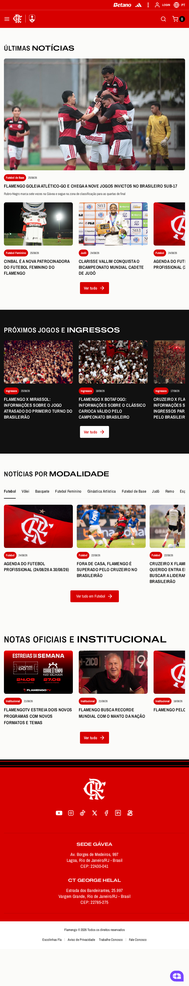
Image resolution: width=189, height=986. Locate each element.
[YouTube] (59, 813)
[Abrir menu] (7, 19)
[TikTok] (83, 813)
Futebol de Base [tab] (134, 491)
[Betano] (122, 5)
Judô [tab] (155, 491)
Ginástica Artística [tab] (101, 491)
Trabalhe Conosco (111, 939)
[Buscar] (163, 19)
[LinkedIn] (118, 813)
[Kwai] (130, 813)
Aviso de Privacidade (81, 939)
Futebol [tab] (10, 491)
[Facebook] (106, 813)
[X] (94, 813)
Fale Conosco (138, 939)
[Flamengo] (25, 19)
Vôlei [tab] (25, 491)
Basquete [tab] (42, 491)
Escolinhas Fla (52, 939)
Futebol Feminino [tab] (68, 491)
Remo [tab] (169, 491)
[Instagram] (71, 813)
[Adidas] (138, 5)
